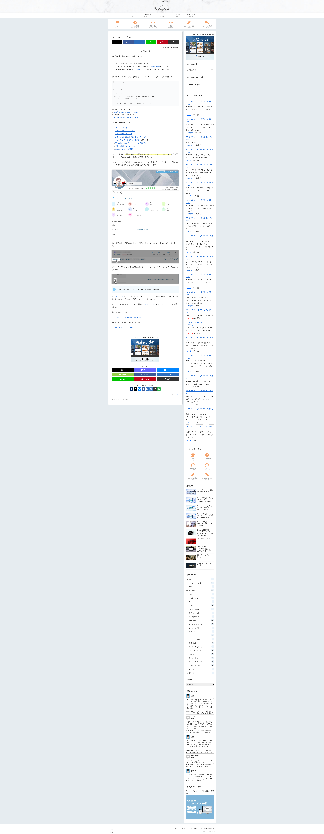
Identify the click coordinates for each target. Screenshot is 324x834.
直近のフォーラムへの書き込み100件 (128, 317)
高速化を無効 (155, 66)
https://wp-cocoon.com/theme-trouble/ (126, 117)
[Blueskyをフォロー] (139, 389)
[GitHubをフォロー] (151, 389)
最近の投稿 (174, 171)
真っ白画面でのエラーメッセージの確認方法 (130, 143)
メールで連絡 (174, 828)
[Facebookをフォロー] (143, 389)
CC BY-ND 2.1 (118, 296)
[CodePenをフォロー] (155, 389)
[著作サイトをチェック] (131, 389)
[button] (173, 42)
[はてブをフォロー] (147, 389)
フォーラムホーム (162, 171)
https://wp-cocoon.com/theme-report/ (125, 112)
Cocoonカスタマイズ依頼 (124, 149)
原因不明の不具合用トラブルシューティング (130, 137)
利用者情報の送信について (207, 828)
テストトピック (148, 304)
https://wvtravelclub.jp (142, 229)
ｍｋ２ (189, 115)
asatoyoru (190, 133)
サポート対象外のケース (123, 134)
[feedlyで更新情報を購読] (159, 389)
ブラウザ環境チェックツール (125, 146)
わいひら (190, 318)
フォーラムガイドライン (123, 128)
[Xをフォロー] (135, 389)
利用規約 (182, 828)
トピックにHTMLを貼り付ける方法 (127, 140)
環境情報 (137, 69)
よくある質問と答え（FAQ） (125, 131)
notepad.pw (154, 140)
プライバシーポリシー (192, 828)
